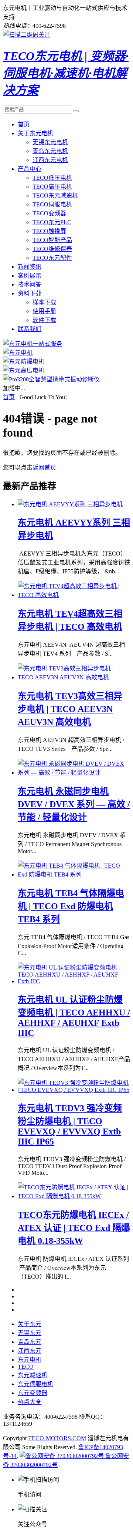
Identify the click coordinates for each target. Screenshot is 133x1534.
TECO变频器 (49, 213)
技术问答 (29, 284)
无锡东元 (29, 1333)
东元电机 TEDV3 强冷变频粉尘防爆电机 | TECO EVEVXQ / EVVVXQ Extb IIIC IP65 (70, 1124)
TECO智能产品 (52, 240)
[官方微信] (26, 35)
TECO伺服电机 (52, 204)
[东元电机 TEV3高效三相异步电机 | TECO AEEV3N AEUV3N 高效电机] (74, 677)
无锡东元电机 (50, 142)
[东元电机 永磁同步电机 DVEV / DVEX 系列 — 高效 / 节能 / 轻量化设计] (74, 772)
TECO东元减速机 (55, 195)
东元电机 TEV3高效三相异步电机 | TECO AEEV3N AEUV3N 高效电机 (70, 709)
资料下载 (29, 293)
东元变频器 (32, 1393)
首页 (24, 124)
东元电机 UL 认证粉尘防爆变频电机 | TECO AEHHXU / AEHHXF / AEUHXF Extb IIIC (74, 1016)
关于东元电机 (35, 133)
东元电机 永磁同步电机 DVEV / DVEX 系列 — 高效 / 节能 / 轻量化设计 (74, 804)
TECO (26, 1367)
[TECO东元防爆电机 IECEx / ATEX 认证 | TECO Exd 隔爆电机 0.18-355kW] (74, 1196)
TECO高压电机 (52, 186)
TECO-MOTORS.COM (57, 1438)
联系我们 (29, 329)
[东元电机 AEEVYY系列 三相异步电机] (70, 504)
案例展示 (29, 275)
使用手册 (44, 311)
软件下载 (44, 320)
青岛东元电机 (50, 151)
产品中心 (29, 169)
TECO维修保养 (52, 249)
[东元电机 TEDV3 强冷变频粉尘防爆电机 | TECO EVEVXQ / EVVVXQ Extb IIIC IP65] (74, 1090)
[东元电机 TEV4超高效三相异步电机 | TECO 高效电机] (74, 595)
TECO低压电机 (52, 178)
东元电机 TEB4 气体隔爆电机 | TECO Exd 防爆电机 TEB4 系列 (71, 906)
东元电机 (29, 1359)
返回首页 (44, 467)
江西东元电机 (50, 160)
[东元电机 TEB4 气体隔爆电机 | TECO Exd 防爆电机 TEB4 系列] (74, 874)
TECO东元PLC (52, 222)
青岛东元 (29, 1342)
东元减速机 (32, 1375)
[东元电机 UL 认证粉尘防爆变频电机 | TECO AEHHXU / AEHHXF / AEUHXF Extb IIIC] (74, 981)
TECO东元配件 (52, 258)
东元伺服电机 (35, 1384)
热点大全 (29, 1402)
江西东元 (29, 1351)
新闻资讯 (29, 267)
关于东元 (29, 1324)
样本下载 (44, 302)
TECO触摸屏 (49, 231)
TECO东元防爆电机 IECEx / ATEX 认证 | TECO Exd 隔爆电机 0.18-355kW (74, 1228)
